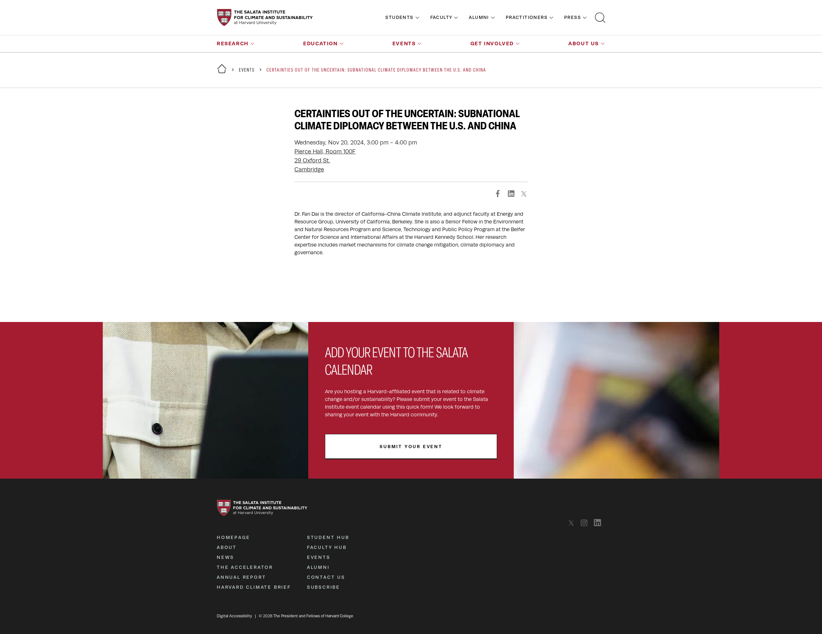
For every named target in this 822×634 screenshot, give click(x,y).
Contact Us (326, 577)
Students (399, 17)
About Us (583, 43)
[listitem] (573, 523)
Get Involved (492, 43)
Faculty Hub (327, 547)
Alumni (479, 17)
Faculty (441, 17)
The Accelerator (245, 567)
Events (404, 43)
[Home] (222, 72)
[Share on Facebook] (498, 193)
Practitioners (526, 17)
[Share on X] (524, 193)
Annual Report (241, 577)
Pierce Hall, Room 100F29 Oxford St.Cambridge (325, 160)
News (225, 557)
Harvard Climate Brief (254, 587)
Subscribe (323, 587)
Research (233, 43)
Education (320, 43)
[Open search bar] (600, 18)
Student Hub (328, 537)
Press (572, 17)
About (227, 547)
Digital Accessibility (234, 616)
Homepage (233, 537)
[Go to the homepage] (265, 17)
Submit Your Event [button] (411, 446)
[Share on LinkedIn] (511, 193)
